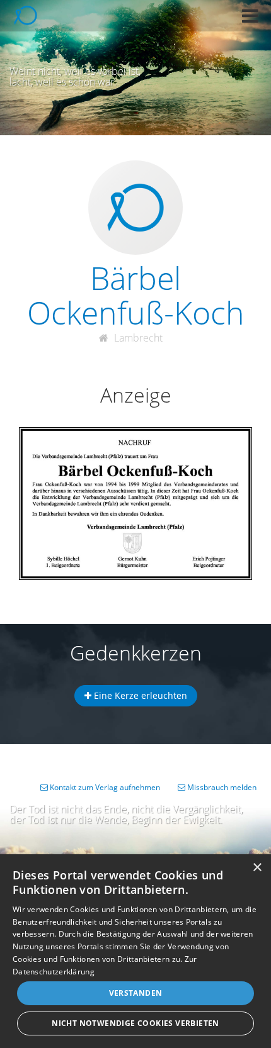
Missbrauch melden (221, 787)
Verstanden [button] (136, 993)
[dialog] (135, 951)
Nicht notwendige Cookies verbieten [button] (135, 1023)
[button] (250, 15)
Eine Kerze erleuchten (139, 695)
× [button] (257, 867)
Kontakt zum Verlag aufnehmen (104, 787)
